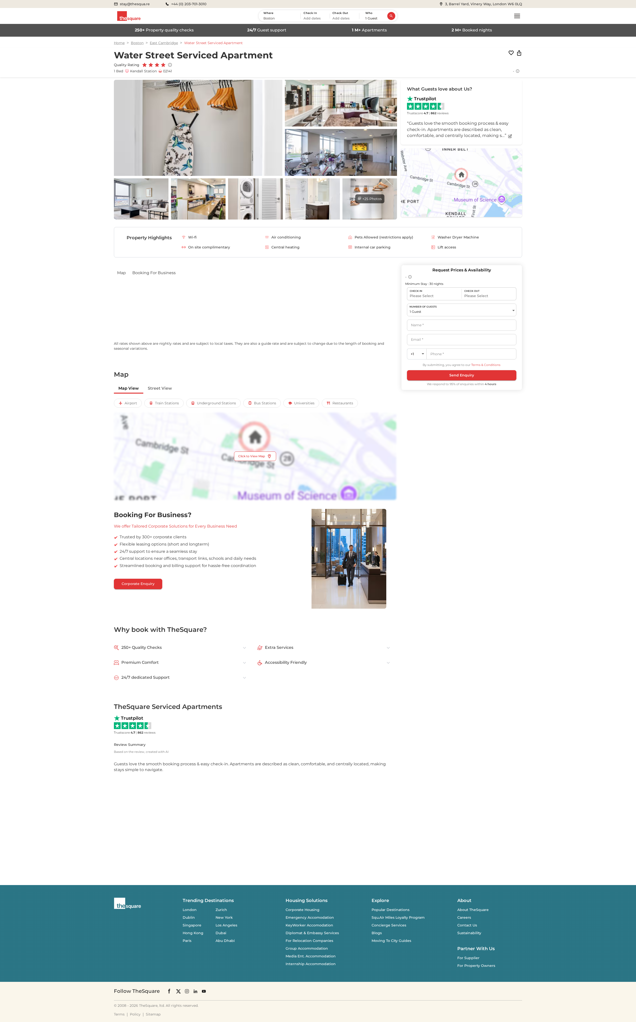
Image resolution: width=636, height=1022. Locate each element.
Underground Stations (216, 403)
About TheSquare (473, 910)
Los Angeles (226, 925)
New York (224, 917)
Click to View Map (251, 456)
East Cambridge (164, 43)
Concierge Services (389, 925)
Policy (135, 1014)
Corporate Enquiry (138, 583)
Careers (464, 917)
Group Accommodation (307, 948)
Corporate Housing (302, 910)
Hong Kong (193, 933)
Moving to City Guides (391, 940)
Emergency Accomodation (310, 917)
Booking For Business (154, 272)
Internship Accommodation (311, 964)
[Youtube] (203, 991)
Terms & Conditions (485, 365)
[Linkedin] (195, 991)
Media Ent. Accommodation (311, 956)
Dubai (221, 933)
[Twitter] (178, 991)
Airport (131, 403)
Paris (187, 940)
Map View (128, 388)
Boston (137, 43)
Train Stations (167, 403)
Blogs (377, 933)
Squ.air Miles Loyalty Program (398, 917)
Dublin (189, 917)
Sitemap (153, 1014)
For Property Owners (476, 965)
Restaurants (342, 403)
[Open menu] (517, 16)
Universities (304, 403)
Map (121, 272)
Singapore (192, 925)
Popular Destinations (390, 910)
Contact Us (467, 925)
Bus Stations (265, 403)
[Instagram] (186, 991)
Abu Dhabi (225, 940)
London (190, 910)
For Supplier (468, 958)
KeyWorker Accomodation (309, 925)
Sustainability (469, 933)
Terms (119, 1014)
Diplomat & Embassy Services (312, 933)
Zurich (221, 910)
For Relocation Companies (309, 940)
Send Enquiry (461, 375)
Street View (160, 388)
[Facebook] (169, 991)
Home (119, 43)
